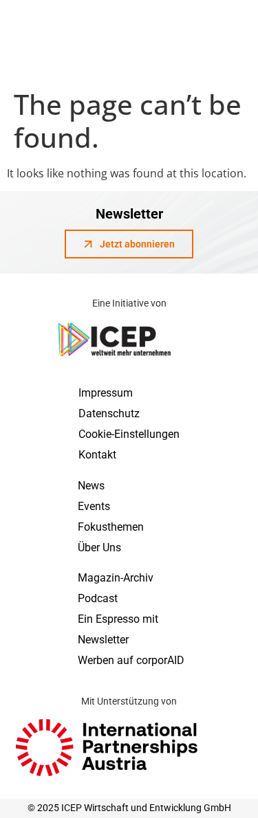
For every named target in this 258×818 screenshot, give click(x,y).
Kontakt (97, 454)
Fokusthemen (111, 526)
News (91, 485)
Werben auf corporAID (131, 660)
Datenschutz (109, 413)
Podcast (98, 598)
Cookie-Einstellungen (129, 434)
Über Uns (99, 547)
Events (94, 506)
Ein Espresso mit (118, 619)
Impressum (105, 392)
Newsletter (103, 639)
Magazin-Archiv (115, 577)
